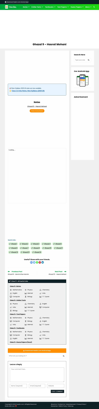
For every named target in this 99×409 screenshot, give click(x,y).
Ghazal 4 (47, 244)
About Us (54, 404)
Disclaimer (54, 406)
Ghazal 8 (36, 248)
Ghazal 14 (37, 252)
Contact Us (61, 404)
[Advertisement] (49, 26)
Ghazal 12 (14, 252)
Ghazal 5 (58, 244)
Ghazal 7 (25, 248)
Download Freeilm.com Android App (17, 2)
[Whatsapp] (37, 262)
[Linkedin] (42, 262)
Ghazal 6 (14, 248)
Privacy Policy (81, 404)
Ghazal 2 (25, 244)
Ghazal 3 (36, 244)
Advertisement (71, 404)
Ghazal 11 (59, 248)
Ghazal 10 (47, 248)
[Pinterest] (40, 262)
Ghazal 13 (26, 252)
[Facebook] (31, 262)
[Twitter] (34, 262)
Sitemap (70, 406)
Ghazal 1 (14, 244)
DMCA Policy (63, 406)
